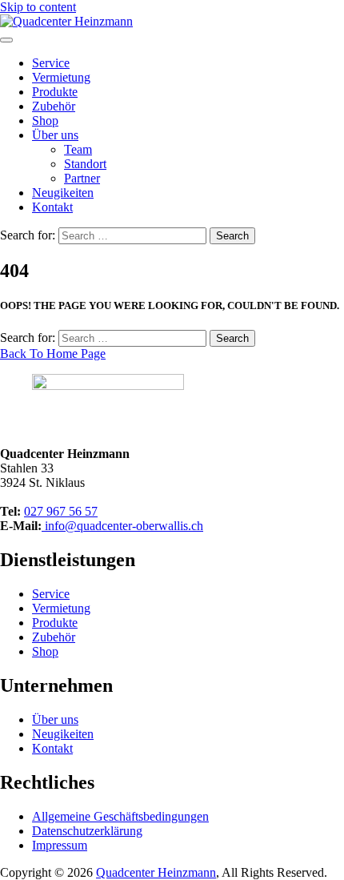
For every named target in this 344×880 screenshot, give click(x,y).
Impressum (59, 845)
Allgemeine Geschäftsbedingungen (120, 816)
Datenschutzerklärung (87, 831)
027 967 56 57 (61, 511)
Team (78, 149)
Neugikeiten (63, 192)
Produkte (55, 91)
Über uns (55, 135)
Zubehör (53, 106)
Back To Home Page (53, 353)
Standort (85, 164)
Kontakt (52, 207)
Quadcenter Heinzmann (156, 872)
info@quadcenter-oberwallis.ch (122, 525)
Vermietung (61, 77)
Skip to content (38, 7)
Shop (45, 120)
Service (51, 63)
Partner (82, 178)
